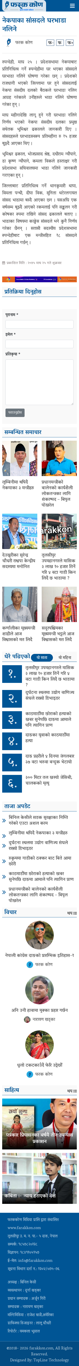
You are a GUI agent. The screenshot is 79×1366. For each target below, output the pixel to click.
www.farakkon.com (24, 1228)
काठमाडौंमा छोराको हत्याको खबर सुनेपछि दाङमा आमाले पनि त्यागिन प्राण (48, 720)
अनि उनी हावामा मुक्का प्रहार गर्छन (39, 1011)
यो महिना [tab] (65, 657)
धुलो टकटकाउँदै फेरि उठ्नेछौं (39, 1065)
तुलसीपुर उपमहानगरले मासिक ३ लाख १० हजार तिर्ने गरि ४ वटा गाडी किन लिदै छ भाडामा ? (59, 567)
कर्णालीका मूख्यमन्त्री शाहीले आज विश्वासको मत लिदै (18, 634)
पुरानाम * (12, 315)
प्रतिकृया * (13, 355)
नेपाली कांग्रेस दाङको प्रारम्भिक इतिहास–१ (39, 956)
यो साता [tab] (42, 657)
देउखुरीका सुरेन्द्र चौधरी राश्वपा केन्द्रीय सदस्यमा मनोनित (18, 561)
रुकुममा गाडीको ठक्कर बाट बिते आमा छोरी (40, 861)
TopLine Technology (51, 1360)
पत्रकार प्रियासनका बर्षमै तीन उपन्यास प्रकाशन (39, 1139)
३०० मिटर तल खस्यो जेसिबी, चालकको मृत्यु (48, 781)
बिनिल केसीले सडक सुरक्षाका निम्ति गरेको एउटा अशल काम (38, 821)
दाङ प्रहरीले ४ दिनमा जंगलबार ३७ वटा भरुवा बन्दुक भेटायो (49, 759)
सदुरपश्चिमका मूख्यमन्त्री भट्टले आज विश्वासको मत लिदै (58, 634)
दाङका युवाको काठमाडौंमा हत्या (47, 738)
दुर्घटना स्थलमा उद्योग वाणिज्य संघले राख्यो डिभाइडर (49, 696)
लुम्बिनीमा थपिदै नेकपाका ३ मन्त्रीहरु (18, 485)
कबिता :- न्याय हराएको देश (30, 1196)
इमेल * (10, 335)
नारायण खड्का (44, 1020)
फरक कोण (23, 43)
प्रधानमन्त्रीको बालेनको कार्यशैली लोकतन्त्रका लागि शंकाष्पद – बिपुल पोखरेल (57, 494)
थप (69, 913)
